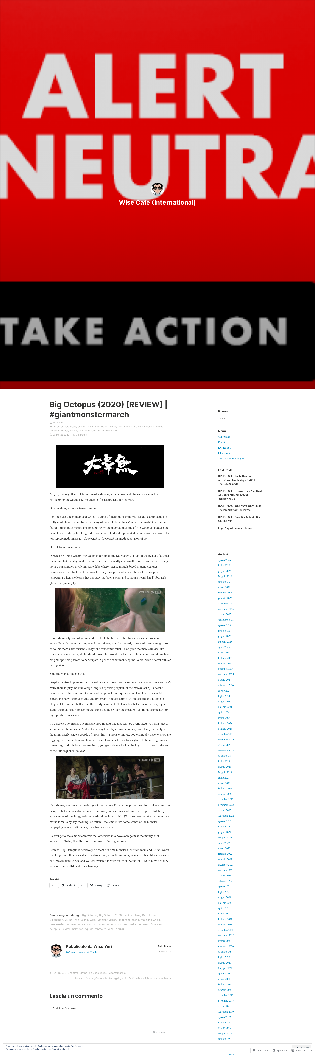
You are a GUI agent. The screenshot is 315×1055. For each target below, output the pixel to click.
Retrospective (92, 430)
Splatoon (77, 929)
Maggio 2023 (225, 772)
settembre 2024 (226, 685)
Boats (73, 426)
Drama (90, 426)
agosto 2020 (224, 951)
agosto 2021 (224, 886)
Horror (113, 426)
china (137, 915)
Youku (120, 929)
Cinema (82, 426)
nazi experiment (139, 924)
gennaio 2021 (225, 924)
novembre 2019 (226, 1000)
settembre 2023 (226, 750)
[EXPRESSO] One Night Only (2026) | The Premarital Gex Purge (241, 508)
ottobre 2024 (224, 679)
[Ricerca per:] (235, 417)
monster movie (75, 924)
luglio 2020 (224, 957)
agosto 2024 (224, 690)
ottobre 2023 (224, 745)
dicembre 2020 (225, 930)
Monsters (54, 430)
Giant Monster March (103, 919)
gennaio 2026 (225, 598)
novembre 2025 (226, 609)
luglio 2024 (224, 696)
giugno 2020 (224, 962)
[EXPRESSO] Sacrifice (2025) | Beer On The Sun (240, 519)
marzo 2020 (224, 979)
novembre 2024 (226, 674)
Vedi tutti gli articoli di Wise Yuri (82, 952)
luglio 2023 (224, 761)
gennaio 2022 (225, 859)
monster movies (154, 426)
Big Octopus (89, 915)
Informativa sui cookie (60, 1049)
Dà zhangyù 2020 (61, 919)
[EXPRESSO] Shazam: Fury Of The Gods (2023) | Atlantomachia (87, 973)
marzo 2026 (224, 587)
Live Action (139, 426)
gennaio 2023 (225, 793)
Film (97, 426)
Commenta (159, 1032)
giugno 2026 (224, 571)
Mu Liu (91, 924)
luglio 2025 (224, 630)
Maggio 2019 (225, 1033)
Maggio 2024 (225, 706)
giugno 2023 (224, 766)
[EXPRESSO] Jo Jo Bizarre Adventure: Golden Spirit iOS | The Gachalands (236, 480)
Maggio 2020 (225, 968)
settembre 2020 (226, 946)
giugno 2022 (224, 832)
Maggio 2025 (225, 641)
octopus (55, 929)
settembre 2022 (226, 815)
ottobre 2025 (224, 614)
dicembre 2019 (225, 995)
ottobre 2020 (224, 940)
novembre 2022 (226, 804)
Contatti (222, 442)
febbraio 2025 (225, 658)
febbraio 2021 (225, 919)
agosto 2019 (224, 1017)
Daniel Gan (149, 915)
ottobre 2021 (224, 875)
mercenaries (57, 924)
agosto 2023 (224, 755)
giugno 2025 (224, 636)
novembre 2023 (226, 739)
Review (66, 929)
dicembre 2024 (225, 668)
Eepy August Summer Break (235, 528)
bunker (128, 915)
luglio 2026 (224, 565)
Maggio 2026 (225, 576)
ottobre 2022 (224, 810)
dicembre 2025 (225, 603)
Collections (224, 436)
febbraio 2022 (225, 853)
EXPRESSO (224, 447)
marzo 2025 (224, 652)
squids (89, 929)
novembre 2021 (226, 870)
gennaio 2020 (225, 989)
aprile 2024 (224, 712)
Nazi (80, 430)
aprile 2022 (224, 842)
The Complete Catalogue (231, 458)
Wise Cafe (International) (157, 202)
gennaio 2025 (225, 663)
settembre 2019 (226, 1011)
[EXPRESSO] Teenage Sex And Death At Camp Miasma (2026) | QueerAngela (240, 495)
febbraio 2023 (225, 788)
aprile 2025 (224, 647)
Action (56, 426)
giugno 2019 (224, 1027)
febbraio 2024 (225, 723)
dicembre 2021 (225, 864)
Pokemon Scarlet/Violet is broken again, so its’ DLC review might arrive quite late (121, 979)
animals (65, 426)
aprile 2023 (224, 777)
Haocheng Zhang (128, 919)
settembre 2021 (226, 881)
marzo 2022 (224, 848)
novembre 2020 (226, 935)
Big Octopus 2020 (110, 915)
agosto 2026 (224, 560)
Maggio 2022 (225, 837)
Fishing (104, 426)
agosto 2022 (224, 821)
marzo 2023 (224, 783)
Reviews (105, 430)
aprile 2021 (224, 908)
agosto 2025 (224, 625)
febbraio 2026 (225, 592)
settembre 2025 (226, 619)
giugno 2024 (224, 701)
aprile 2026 (224, 581)
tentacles (100, 929)
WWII (111, 929)
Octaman (156, 924)
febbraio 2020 (225, 984)
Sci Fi (114, 430)
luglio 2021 (224, 892)
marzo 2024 (224, 717)
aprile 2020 (224, 973)
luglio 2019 (224, 1022)
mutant (73, 430)
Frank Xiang (81, 919)
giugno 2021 (224, 897)
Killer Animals (125, 426)
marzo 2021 (224, 913)
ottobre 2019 (224, 1006)
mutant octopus (117, 924)
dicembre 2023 (225, 734)
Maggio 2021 (225, 902)
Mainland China (150, 919)
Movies (64, 430)
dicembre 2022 (225, 799)
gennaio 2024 (225, 728)
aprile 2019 (224, 1038)
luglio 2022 (224, 826)
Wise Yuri (58, 422)
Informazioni (224, 453)
